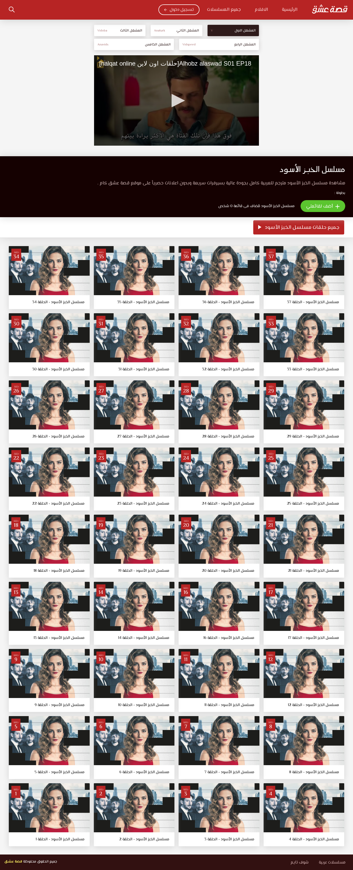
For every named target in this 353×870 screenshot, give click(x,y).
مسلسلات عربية (332, 862)
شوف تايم (299, 862)
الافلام (261, 9)
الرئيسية (289, 9)
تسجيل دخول (182, 9)
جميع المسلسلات (224, 9)
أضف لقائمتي (320, 206)
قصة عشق (13, 862)
